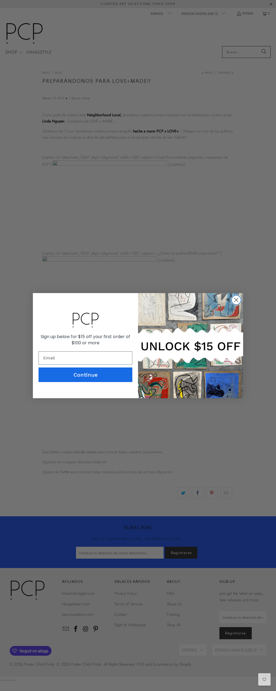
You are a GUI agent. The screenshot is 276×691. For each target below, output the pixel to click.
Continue (86, 375)
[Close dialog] (236, 300)
